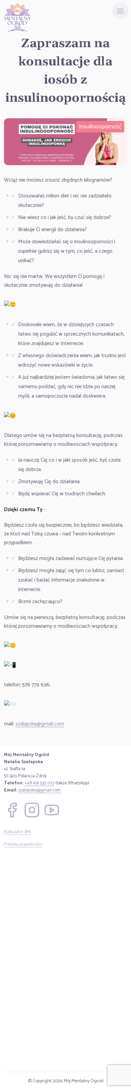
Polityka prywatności (23, 844)
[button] (12, 810)
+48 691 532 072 (39, 783)
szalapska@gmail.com (39, 723)
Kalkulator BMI (17, 832)
